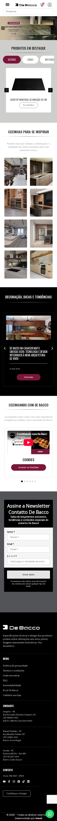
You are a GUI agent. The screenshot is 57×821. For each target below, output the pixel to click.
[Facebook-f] (9, 781)
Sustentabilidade (12, 685)
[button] (7, 4)
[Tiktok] (23, 781)
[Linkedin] (28, 781)
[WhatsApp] (50, 814)
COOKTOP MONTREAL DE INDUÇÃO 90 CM (28, 99)
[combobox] (28, 11)
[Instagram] (14, 781)
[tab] (12, 60)
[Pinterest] (18, 781)
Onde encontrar (11, 675)
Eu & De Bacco (10, 690)
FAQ (5, 680)
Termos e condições (13, 670)
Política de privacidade (15, 665)
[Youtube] (4, 781)
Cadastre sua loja (12, 695)
